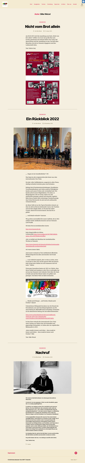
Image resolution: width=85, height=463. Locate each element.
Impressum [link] (11, 453)
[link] (83, 1)
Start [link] (31, 4)
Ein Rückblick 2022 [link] (42, 119)
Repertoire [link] (56, 4)
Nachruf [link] (42, 352)
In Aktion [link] (63, 4)
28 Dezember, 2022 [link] (48, 123)
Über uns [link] (69, 4)
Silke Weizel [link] (39, 31)
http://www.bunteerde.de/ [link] (33, 229)
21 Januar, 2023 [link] (48, 31)
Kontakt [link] (75, 4)
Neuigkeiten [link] (37, 4)
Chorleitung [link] (50, 4)
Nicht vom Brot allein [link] (42, 26)
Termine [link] (43, 4)
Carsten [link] (29, 444)
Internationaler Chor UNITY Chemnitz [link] (21, 459)
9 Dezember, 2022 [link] (48, 357)
